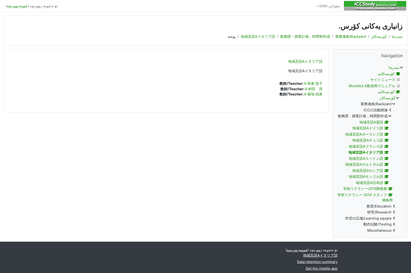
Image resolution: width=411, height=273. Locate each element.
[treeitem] (370, 149)
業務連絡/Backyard (350, 36)
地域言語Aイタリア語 (258, 36)
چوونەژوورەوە (17, 6)
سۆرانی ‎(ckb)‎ (329, 6)
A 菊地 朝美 (313, 94)
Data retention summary (317, 261)
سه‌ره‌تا (397, 36)
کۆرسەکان (379, 36)
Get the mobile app (322, 268)
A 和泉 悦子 (313, 83)
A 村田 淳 (314, 89)
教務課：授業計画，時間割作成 (305, 36)
